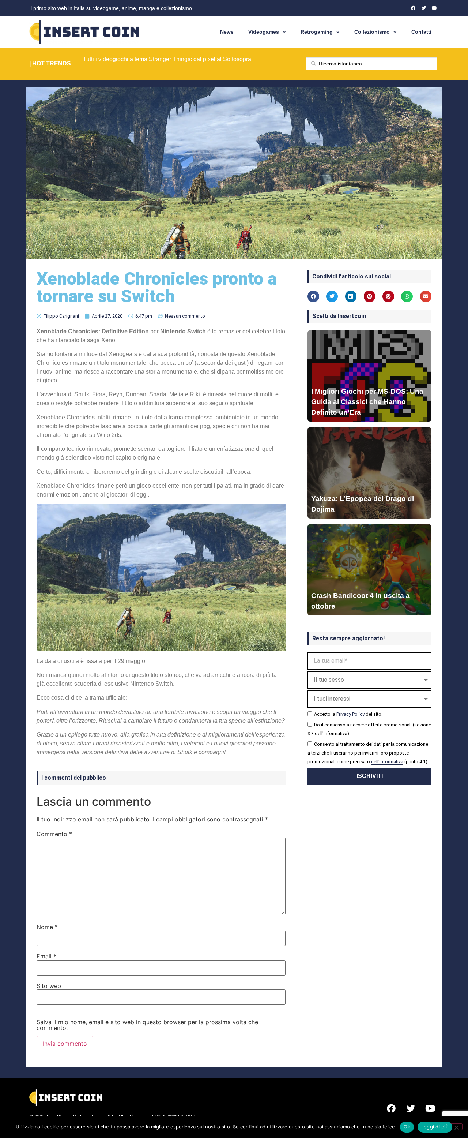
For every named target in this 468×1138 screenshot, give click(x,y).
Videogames (263, 32)
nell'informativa (387, 761)
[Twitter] (423, 8)
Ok (407, 1127)
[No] (456, 1126)
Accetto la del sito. (348, 714)
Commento (54, 834)
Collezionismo (372, 32)
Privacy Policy (350, 714)
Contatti (421, 32)
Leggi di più (435, 1127)
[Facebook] (413, 8)
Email (46, 956)
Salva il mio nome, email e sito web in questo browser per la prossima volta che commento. (147, 1025)
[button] (313, 296)
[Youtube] (434, 8)
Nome (47, 927)
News (227, 32)
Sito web (49, 986)
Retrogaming (317, 32)
